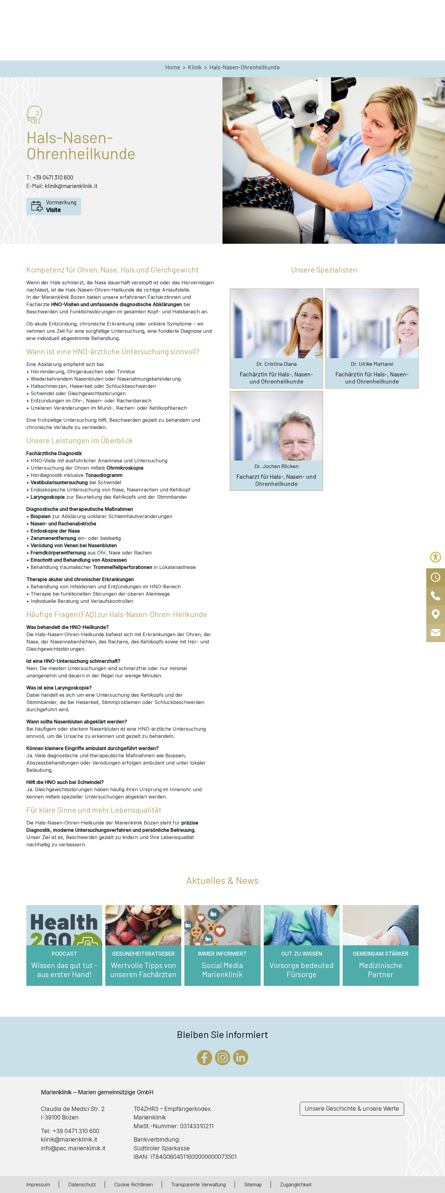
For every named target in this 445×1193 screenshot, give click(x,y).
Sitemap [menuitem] (253, 1184)
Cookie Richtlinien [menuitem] (133, 1184)
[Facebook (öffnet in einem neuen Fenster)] (205, 1057)
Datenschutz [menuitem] (82, 1184)
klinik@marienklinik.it (71, 185)
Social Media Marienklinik (222, 969)
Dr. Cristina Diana (276, 364)
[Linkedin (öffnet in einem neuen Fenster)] (241, 1057)
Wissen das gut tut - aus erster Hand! (64, 969)
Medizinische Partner (380, 969)
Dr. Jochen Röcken (276, 466)
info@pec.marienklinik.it (73, 1148)
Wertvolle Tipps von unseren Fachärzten (143, 969)
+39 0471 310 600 (53, 177)
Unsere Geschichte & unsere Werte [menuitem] (352, 1108)
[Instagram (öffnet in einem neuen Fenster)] (222, 1057)
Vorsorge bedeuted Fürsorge (301, 969)
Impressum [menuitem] (38, 1184)
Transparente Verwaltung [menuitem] (198, 1184)
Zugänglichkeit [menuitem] (296, 1184)
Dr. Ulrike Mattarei (372, 364)
